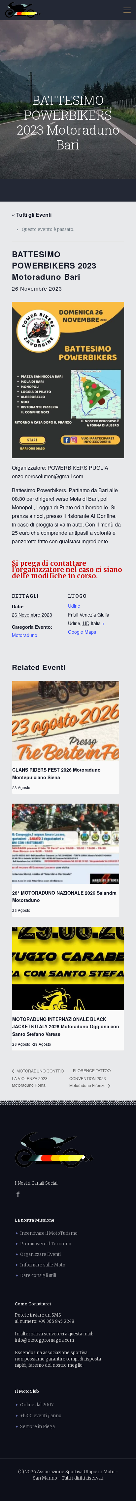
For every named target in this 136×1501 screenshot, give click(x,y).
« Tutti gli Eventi (31, 214)
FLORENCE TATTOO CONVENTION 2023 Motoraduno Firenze (90, 1078)
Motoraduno (24, 635)
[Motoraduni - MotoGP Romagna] (23, 10)
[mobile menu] (127, 10)
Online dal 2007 (36, 1405)
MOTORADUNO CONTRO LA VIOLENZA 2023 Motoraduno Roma (38, 1078)
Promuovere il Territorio (45, 1244)
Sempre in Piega (37, 1426)
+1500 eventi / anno (40, 1416)
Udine (74, 605)
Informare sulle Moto (42, 1265)
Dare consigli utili (38, 1275)
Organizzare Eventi (40, 1254)
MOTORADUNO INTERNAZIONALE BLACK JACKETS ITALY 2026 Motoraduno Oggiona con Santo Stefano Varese (65, 1026)
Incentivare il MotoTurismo (49, 1233)
